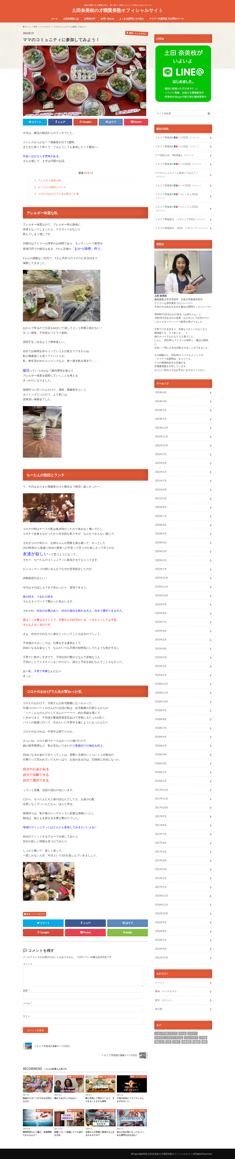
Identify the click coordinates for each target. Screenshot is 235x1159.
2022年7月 (161, 454)
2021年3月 (161, 498)
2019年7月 (161, 621)
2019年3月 (161, 657)
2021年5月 (161, 480)
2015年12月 (161, 957)
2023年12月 (161, 427)
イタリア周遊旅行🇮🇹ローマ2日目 (178, 163)
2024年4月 (161, 392)
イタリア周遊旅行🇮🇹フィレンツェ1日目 (176, 208)
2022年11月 (161, 436)
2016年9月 (161, 922)
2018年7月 (161, 727)
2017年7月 (161, 833)
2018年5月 (161, 745)
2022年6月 (161, 462)
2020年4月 (161, 542)
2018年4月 (161, 754)
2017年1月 (161, 886)
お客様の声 (89, 18)
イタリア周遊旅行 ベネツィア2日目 (180, 219)
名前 (26, 990)
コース (54, 18)
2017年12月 (161, 789)
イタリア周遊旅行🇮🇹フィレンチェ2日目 (176, 196)
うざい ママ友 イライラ (166, 1033)
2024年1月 (161, 418)
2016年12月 (161, 895)
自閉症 (196, 1042)
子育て (176, 1042)
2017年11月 (161, 798)
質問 (204, 1042)
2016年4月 (161, 948)
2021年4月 (161, 489)
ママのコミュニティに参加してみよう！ (176, 174)
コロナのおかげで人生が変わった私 (57, 193)
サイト (26, 1016)
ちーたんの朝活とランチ (50, 187)
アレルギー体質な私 (48, 180)
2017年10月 (161, 807)
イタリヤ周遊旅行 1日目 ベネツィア (181, 228)
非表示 (88, 172)
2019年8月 (161, 613)
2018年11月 (161, 692)
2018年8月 (161, 719)
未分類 (158, 1008)
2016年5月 (161, 939)
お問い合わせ (107, 18)
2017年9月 (161, 816)
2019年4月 (161, 648)
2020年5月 (161, 533)
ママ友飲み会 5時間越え (174, 155)
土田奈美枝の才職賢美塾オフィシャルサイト (117, 10)
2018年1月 (161, 780)
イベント (160, 982)
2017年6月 (161, 842)
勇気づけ (159, 1042)
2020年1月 (161, 568)
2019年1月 (161, 675)
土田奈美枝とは (71, 18)
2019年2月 (161, 666)
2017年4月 (161, 860)
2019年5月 (161, 639)
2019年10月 (161, 595)
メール (27, 1003)
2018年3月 (161, 763)
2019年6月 (161, 630)
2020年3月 (161, 551)
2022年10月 (161, 445)
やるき (182, 1033)
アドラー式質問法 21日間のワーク (166, 18)
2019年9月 (161, 604)
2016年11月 (161, 904)
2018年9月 (161, 710)
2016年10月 (161, 913)
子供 (168, 1042)
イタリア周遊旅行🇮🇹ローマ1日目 (178, 185)
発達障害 (186, 1042)
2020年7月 (161, 516)
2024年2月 (161, 410)
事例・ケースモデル (35, 914)
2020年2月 (161, 560)
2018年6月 (161, 736)
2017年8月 (161, 825)
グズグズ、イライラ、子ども (168, 1037)
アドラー (192, 1033)
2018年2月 (161, 772)
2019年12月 (161, 577)
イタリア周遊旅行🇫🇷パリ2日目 (177, 137)
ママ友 (203, 1037)
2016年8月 (161, 931)
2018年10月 (161, 701)
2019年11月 (161, 586)
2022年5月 (161, 471)
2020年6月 (161, 524)
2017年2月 (161, 878)
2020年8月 (161, 507)
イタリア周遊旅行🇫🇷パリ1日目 (177, 146)
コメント (28, 964)
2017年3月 (161, 869)
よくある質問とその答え (131, 18)
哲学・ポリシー (163, 1000)
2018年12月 (161, 683)
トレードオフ (191, 1037)
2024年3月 (161, 401)
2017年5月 (161, 851)
